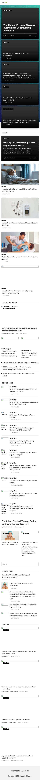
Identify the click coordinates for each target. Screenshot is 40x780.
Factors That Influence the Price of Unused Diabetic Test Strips (19, 224)
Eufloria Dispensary (10, 691)
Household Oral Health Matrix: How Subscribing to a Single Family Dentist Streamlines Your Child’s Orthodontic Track (18, 76)
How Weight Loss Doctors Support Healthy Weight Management (22, 429)
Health (6, 86)
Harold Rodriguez (9, 722)
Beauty (6, 42)
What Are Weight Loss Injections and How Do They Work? (23, 390)
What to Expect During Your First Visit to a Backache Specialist (19, 258)
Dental (6, 64)
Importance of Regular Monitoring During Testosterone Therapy (22, 442)
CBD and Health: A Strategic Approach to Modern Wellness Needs (19, 329)
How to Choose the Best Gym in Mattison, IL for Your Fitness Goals (18, 653)
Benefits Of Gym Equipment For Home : (15, 720)
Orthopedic (7, 10)
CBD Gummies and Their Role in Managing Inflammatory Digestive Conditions (17, 368)
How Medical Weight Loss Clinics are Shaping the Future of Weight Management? (23, 468)
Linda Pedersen (8, 333)
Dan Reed (6, 656)
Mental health (8, 109)
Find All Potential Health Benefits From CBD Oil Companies (29, 355)
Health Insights (9, 308)
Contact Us (15, 771)
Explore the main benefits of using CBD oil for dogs (20, 363)
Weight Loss (13, 387)
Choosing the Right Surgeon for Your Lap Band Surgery (23, 454)
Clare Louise (9, 36)
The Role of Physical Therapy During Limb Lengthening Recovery (19, 28)
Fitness (6, 629)
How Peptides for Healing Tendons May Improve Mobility (17, 99)
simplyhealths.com (26, 776)
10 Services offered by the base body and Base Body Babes (18, 688)
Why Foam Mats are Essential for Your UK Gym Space (19, 375)
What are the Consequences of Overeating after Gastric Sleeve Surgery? (21, 508)
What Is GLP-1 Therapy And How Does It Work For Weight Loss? (24, 403)
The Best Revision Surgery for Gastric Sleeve (23, 482)
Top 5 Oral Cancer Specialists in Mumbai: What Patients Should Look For (16, 292)
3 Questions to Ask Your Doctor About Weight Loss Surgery (23, 494)
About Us (25, 771)
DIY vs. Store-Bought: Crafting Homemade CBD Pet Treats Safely (9, 353)
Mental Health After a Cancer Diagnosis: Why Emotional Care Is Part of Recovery (19, 121)
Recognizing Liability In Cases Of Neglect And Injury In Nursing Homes (19, 190)
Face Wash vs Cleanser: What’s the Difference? (15, 54)
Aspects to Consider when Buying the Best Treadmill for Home (17, 757)
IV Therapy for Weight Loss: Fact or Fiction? (22, 416)
